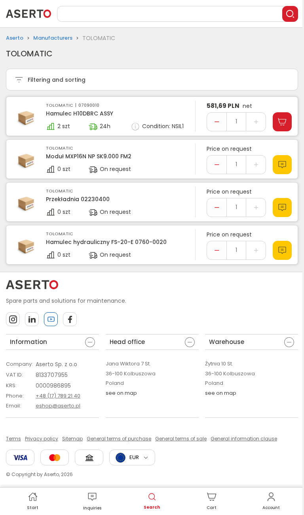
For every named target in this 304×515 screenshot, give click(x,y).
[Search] (290, 14)
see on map (121, 393)
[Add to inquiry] (282, 164)
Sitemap (72, 439)
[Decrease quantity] (216, 122)
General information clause (244, 439)
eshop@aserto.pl (58, 405)
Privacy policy (41, 439)
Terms (13, 439)
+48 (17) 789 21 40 (58, 396)
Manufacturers (52, 38)
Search (152, 507)
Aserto (14, 38)
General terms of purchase (119, 439)
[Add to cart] (282, 121)
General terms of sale (181, 439)
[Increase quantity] (256, 122)
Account (271, 508)
